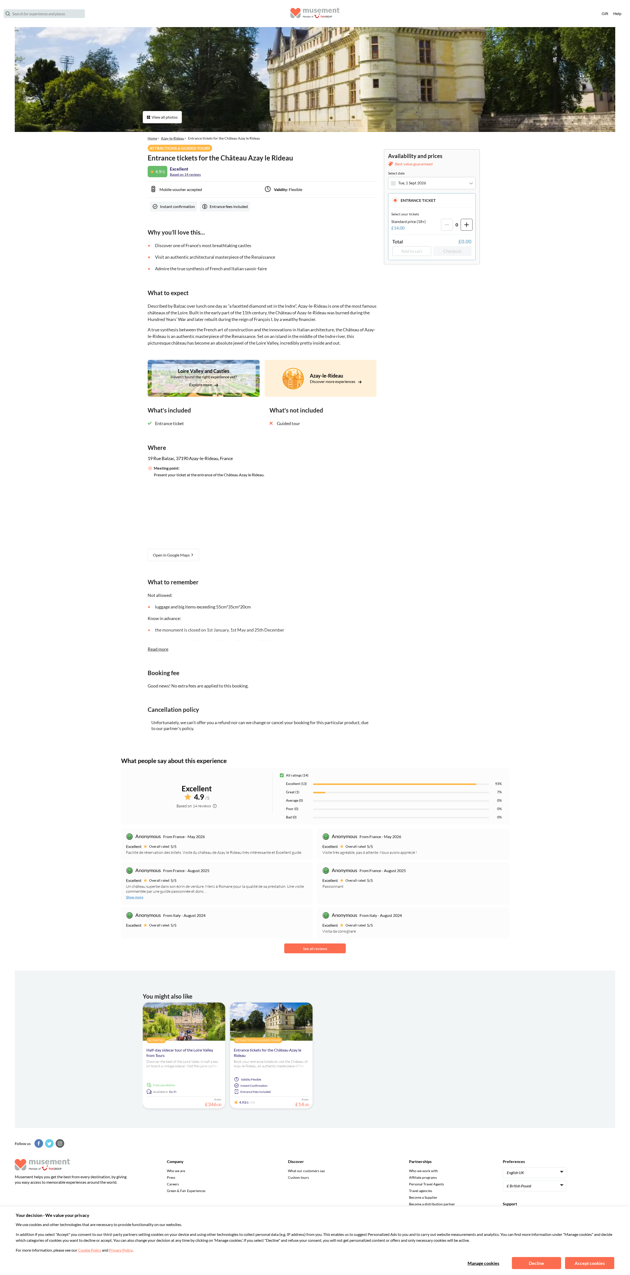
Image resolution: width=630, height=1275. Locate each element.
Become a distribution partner (432, 1204)
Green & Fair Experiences (186, 1191)
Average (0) (294, 800)
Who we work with (423, 1171)
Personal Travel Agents (426, 1184)
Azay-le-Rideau (172, 138)
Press (171, 1177)
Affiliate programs (423, 1177)
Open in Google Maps (171, 555)
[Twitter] (49, 1143)
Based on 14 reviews (185, 174)
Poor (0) (292, 809)
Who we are (176, 1171)
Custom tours (298, 1177)
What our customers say (306, 1171)
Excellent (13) (296, 783)
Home (152, 138)
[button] (432, 200)
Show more (134, 897)
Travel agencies (420, 1191)
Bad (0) (291, 817)
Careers (173, 1184)
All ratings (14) (297, 775)
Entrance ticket (418, 200)
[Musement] (315, 13)
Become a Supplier (423, 1197)
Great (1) (292, 792)
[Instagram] (59, 1143)
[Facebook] (38, 1143)
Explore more (201, 384)
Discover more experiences (333, 381)
